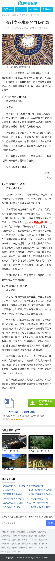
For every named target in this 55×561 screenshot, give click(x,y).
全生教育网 (5, 552)
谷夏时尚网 (41, 532)
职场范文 (23, 15)
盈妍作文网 (5, 536)
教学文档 (8, 9)
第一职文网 (43, 544)
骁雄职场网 (5, 548)
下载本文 (43, 28)
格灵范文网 (16, 540)
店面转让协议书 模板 (12, 494)
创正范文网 (16, 552)
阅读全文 (34, 28)
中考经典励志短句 (37, 486)
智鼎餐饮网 (22, 548)
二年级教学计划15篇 (38, 498)
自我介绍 (35, 15)
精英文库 (42, 536)
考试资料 (34, 9)
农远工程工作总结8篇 (13, 503)
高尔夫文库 (32, 548)
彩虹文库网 (26, 544)
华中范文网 (22, 536)
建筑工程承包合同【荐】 (14, 486)
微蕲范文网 (16, 544)
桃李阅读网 (5, 540)
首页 (14, 15)
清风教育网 (43, 548)
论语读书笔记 (9, 490)
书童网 (14, 536)
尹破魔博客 (21, 532)
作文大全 (21, 9)
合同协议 (47, 9)
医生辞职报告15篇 (11, 507)
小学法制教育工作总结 (13, 498)
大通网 (24, 540)
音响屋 (12, 532)
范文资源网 (43, 540)
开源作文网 (31, 532)
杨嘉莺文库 (5, 544)
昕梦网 (14, 548)
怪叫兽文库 (23, 558)
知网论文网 (32, 536)
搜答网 (34, 544)
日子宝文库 (32, 540)
